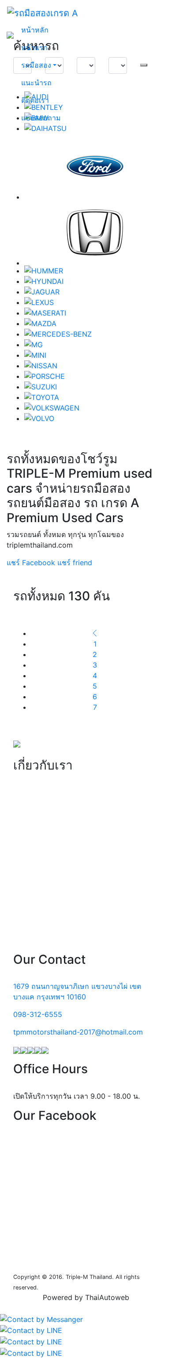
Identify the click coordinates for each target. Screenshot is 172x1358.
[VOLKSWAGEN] (94, 408)
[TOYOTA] (94, 397)
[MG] (94, 344)
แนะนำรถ (36, 82)
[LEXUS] (94, 302)
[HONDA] (94, 232)
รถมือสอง (36, 65)
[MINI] (94, 355)
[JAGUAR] (94, 292)
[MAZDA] (94, 323)
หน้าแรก (34, 47)
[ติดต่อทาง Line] (31, 1329)
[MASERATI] (94, 313)
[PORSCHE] (94, 376)
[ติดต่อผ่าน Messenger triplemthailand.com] (41, 1318)
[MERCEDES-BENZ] (94, 334)
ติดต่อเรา (35, 100)
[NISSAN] (94, 365)
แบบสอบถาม (41, 117)
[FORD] (94, 167)
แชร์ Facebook (31, 562)
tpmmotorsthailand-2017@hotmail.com (78, 1032)
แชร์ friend (74, 562)
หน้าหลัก (35, 29)
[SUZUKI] (94, 386)
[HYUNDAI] (94, 281)
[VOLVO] (94, 418)
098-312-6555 (37, 1014)
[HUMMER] (94, 270)
